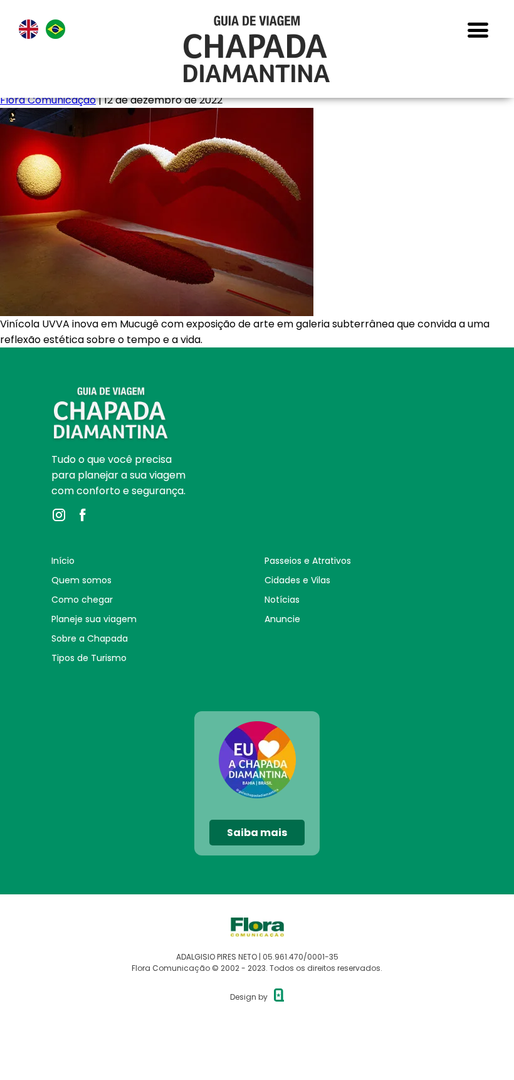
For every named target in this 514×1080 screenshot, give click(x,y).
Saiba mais (257, 832)
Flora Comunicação (48, 100)
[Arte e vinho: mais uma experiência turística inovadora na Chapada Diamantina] (156, 116)
